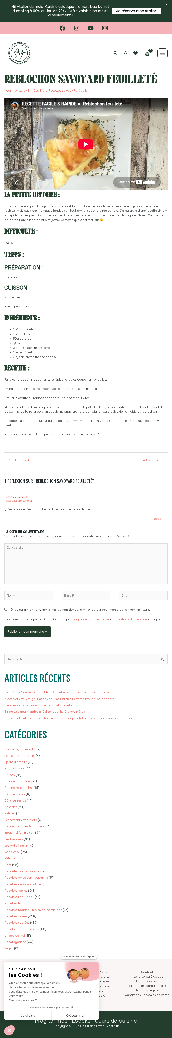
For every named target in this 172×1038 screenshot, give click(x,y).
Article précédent (19, 460)
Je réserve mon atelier (136, 10)
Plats (43, 90)
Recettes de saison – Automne (26, 878)
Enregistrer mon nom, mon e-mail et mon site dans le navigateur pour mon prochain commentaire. (80, 610)
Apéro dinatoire (15, 762)
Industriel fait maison (19, 833)
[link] (135, 53)
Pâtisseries (12, 858)
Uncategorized (15, 942)
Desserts (10, 807)
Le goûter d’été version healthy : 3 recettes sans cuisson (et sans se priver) (58, 692)
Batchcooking (14, 768)
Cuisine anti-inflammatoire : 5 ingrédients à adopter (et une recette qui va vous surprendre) (69, 718)
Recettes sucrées (17, 923)
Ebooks (81, 1020)
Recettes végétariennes (21, 929)
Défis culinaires (15, 801)
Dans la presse (14, 794)
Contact (147, 972)
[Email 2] (105, 28)
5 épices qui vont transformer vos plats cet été (38, 705)
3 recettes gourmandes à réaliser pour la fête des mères (44, 712)
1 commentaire (14, 90)
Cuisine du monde (17, 781)
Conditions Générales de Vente (147, 995)
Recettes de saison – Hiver (23, 884)
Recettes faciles (16, 891)
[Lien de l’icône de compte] (125, 53)
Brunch (9, 775)
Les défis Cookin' (16, 846)
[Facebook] (62, 28)
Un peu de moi (14, 936)
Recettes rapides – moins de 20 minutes (33, 910)
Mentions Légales (147, 990)
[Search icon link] (116, 53)
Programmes (51, 1020)
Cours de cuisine (116, 1020)
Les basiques (13, 839)
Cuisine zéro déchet (18, 788)
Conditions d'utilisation (130, 619)
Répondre (160, 519)
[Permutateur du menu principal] (162, 53)
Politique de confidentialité (89, 619)
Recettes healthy (16, 903)
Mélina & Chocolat (17, 497)
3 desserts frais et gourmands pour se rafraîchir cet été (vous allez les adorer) (60, 699)
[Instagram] (76, 28)
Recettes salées (59, 90)
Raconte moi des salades (22, 871)
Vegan (8, 948)
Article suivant (155, 460)
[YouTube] (91, 28)
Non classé (12, 852)
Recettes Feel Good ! (19, 897)
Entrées (33, 90)
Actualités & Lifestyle (19, 756)
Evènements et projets (20, 820)
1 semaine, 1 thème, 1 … (20, 749)
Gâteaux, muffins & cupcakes (25, 826)
